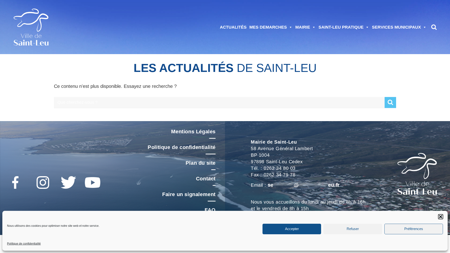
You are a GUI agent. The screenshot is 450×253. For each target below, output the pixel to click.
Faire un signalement (189, 194)
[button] (440, 216)
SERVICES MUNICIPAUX (396, 27)
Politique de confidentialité (24, 243)
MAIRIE (302, 27)
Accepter (292, 229)
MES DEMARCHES (268, 27)
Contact (206, 179)
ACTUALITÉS (233, 27)
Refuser (353, 229)
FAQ (210, 210)
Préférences (413, 229)
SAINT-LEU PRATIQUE (341, 27)
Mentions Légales (193, 131)
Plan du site (201, 163)
